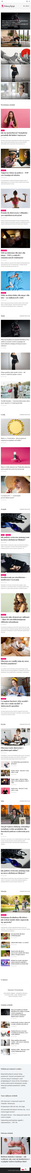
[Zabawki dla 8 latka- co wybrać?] (5, 943)
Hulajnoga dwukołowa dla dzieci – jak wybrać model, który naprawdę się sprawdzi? (15, 919)
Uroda (3, 415)
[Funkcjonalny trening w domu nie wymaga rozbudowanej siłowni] (15, 43)
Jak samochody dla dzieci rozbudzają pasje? (18, 934)
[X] (29, 1)
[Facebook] (27, 1)
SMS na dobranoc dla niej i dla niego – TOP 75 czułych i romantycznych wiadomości (13, 255)
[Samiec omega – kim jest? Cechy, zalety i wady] (5, 771)
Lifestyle (4, 250)
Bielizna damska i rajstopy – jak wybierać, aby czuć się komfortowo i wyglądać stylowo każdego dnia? (15, 1159)
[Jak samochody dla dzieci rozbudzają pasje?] (5, 934)
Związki (3, 170)
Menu (27, 6)
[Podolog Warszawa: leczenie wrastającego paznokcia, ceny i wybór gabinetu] (5, 1031)
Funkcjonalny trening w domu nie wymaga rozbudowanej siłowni (20, 1023)
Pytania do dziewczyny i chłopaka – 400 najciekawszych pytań (15, 214)
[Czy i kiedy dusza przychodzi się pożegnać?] (5, 762)
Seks (3, 130)
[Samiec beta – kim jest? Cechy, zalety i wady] (5, 789)
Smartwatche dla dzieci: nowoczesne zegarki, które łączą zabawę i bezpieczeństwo (20, 952)
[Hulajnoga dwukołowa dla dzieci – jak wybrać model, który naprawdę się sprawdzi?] (15, 904)
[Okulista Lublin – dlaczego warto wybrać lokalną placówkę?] (5, 1050)
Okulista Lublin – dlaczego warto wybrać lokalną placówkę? (20, 1050)
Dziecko (3, 891)
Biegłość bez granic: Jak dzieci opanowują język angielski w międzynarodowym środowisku (19, 962)
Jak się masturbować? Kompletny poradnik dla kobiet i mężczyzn (14, 134)
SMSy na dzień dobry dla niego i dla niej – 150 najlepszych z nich (15, 296)
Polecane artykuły (7, 1133)
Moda (3, 316)
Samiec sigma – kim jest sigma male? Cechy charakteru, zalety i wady (20, 780)
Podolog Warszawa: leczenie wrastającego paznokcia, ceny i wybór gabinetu (19, 1032)
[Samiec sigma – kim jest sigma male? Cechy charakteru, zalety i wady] (5, 779)
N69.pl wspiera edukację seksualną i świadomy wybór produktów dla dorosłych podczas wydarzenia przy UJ (15, 830)
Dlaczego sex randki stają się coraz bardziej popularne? (15, 662)
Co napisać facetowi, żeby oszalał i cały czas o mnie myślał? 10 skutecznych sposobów (14, 703)
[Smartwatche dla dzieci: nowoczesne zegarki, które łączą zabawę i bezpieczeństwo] (5, 951)
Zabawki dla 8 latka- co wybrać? (20, 942)
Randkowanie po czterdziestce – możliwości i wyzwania (14, 578)
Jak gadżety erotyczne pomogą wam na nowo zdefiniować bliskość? (15, 538)
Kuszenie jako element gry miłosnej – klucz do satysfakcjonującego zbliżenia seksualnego (15, 619)
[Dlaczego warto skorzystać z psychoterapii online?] (15, 737)
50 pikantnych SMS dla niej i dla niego (13, 1106)
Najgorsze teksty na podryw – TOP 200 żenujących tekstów (14, 174)
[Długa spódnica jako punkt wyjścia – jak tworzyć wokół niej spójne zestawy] (5, 1041)
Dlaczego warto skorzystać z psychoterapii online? (12, 749)
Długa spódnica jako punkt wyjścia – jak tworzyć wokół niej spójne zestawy (20, 1041)
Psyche (3, 724)
